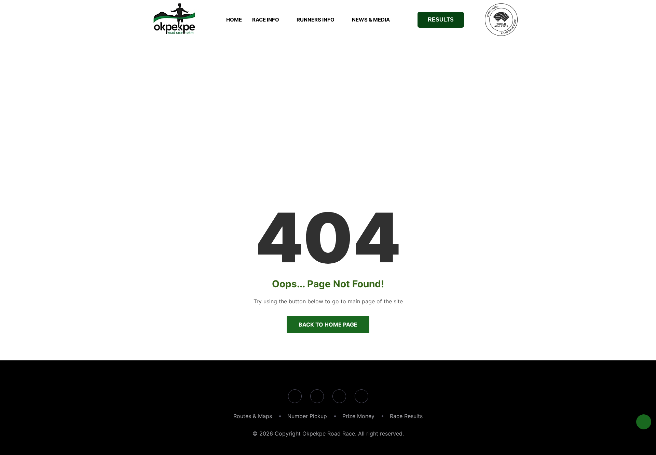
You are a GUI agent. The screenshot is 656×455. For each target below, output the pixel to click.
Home (234, 19)
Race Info (265, 19)
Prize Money (358, 416)
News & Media (371, 19)
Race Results (406, 416)
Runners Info (315, 19)
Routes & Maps (252, 416)
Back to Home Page (328, 324)
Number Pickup (307, 416)
